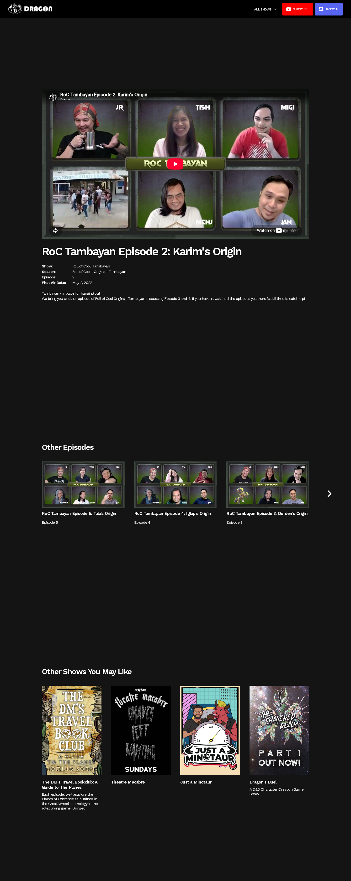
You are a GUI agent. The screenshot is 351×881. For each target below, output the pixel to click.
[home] (30, 9)
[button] (265, 9)
